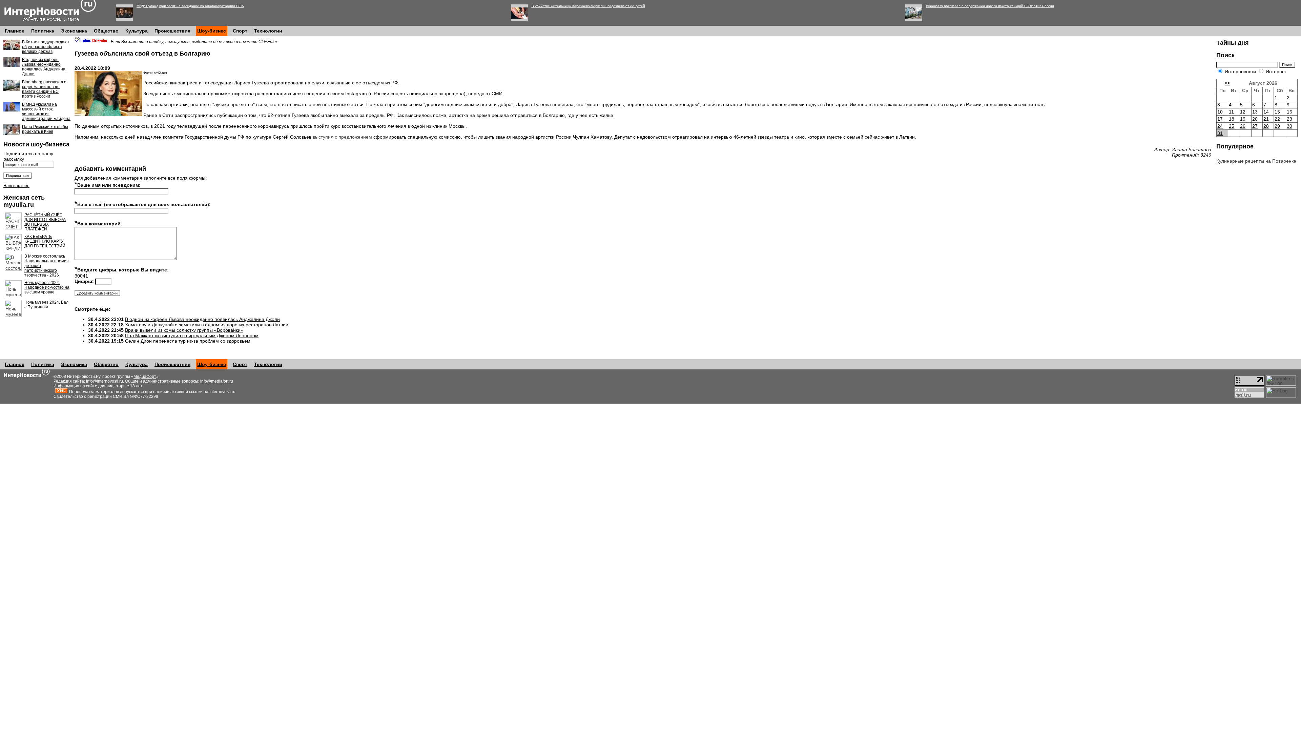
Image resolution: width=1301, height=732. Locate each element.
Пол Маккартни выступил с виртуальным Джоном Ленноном (192, 335)
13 (1255, 112)
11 (1231, 112)
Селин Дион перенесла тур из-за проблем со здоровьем (187, 341)
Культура (136, 31)
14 (1266, 112)
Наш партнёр (16, 185)
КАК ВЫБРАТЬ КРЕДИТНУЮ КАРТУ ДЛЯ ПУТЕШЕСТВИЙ (44, 241)
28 (1266, 126)
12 (1242, 112)
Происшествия (172, 31)
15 (1277, 112)
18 (1231, 119)
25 (1231, 126)
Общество (106, 31)
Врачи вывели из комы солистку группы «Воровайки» (184, 330)
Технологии (268, 31)
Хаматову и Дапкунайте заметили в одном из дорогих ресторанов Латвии (206, 324)
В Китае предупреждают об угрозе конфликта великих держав (45, 47)
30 (1289, 126)
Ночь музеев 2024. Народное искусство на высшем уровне (46, 287)
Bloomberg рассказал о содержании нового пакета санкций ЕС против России (990, 6)
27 (1255, 126)
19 (1242, 119)
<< (1227, 83)
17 (1220, 119)
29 (1277, 126)
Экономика (74, 31)
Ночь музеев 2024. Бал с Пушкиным (46, 304)
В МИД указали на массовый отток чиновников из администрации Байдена (46, 111)
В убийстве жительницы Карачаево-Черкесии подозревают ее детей (588, 6)
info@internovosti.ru (104, 381)
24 (1220, 126)
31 (1220, 133)
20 (1255, 119)
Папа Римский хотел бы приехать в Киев (45, 129)
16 (1289, 112)
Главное (14, 31)
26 (1242, 126)
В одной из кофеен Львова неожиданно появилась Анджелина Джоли (43, 66)
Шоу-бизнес (211, 31)
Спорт (240, 31)
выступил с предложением (342, 137)
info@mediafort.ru (216, 381)
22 (1277, 119)
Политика (42, 31)
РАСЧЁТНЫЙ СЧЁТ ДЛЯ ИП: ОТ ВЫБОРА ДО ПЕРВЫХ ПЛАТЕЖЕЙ (45, 221)
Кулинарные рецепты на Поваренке (1256, 161)
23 (1289, 119)
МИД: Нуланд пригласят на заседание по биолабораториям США (190, 6)
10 (1220, 112)
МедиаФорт (144, 376)
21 (1266, 119)
